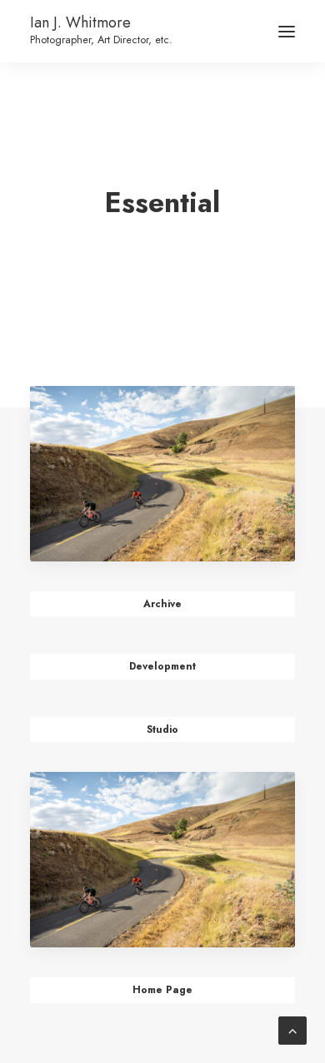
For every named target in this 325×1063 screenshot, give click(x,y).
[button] (286, 31)
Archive (162, 603)
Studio (162, 729)
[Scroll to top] (292, 1029)
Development (162, 666)
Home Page (162, 989)
